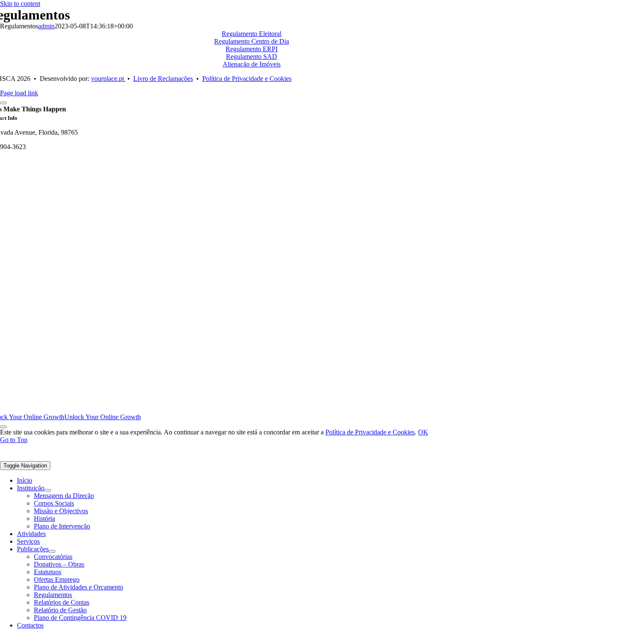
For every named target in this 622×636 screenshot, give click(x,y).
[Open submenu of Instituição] (47, 490)
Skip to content (20, 3)
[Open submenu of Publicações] (52, 551)
